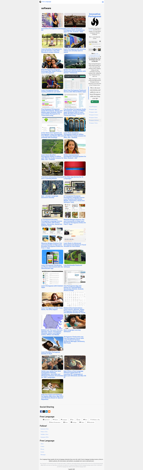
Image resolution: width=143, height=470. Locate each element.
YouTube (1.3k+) (44, 434)
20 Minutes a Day (95, 419)
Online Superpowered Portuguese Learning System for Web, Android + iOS (75, 156)
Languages (64, 419)
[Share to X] (44, 411)
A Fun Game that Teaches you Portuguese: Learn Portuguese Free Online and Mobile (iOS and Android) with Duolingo (52, 135)
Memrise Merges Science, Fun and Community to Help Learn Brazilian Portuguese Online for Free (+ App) (52, 245)
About (42, 443)
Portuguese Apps (93, 109)
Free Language (46, 1)
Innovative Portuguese (94, 15)
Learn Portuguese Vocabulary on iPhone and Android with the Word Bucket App (52, 266)
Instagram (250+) (45, 437)
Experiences (47, 419)
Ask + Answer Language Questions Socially (49, 196)
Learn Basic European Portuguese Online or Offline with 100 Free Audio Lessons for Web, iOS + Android (75, 135)
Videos (82, 422)
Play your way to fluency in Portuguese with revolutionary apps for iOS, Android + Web (74, 30)
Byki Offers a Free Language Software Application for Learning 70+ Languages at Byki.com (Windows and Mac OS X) (75, 374)
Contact (42, 446)
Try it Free (95, 101)
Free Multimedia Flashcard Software (73, 266)
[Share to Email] (49, 411)
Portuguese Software (94, 120)
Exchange (74, 422)
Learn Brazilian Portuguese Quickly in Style (50, 352)
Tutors (66, 422)
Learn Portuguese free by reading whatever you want (50, 91)
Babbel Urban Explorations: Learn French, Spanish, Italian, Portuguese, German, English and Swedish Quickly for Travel (74, 310)
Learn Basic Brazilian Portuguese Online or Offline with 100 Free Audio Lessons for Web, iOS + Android (52, 157)
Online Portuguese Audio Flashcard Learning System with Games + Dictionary (75, 71)
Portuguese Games (93, 117)
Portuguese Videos (93, 123)
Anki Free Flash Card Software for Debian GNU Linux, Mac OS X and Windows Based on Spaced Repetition (52, 397)
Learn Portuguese (93, 106)
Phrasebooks (91, 422)
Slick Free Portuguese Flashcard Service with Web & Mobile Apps (75, 91)
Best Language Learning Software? (72, 330)
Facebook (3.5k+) (45, 429)
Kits (72, 419)
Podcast (56, 419)
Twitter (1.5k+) (44, 431)
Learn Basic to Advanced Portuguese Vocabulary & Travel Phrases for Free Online (75, 244)
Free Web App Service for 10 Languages (73, 177)
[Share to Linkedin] (46, 411)
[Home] (40, 1)
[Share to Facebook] (41, 411)
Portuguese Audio (93, 112)
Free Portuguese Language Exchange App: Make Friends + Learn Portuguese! (52, 71)
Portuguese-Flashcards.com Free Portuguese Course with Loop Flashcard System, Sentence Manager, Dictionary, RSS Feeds (74, 340)
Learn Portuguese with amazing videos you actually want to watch (75, 50)
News (86, 419)
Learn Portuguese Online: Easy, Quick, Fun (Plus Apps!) (52, 308)
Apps (79, 419)
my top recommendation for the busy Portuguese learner (94, 55)
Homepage (43, 454)
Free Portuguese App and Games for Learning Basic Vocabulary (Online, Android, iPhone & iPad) (74, 288)
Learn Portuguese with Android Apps (52, 286)
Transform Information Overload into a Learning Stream (52, 177)
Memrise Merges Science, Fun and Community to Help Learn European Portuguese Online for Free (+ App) (75, 222)
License (42, 452)
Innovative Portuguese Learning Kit (52, 29)
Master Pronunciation (55, 422)
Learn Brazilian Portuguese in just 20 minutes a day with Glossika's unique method (51, 50)
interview (91, 29)
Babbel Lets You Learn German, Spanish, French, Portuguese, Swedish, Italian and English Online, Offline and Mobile (52, 332)
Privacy (42, 449)
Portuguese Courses (93, 115)
